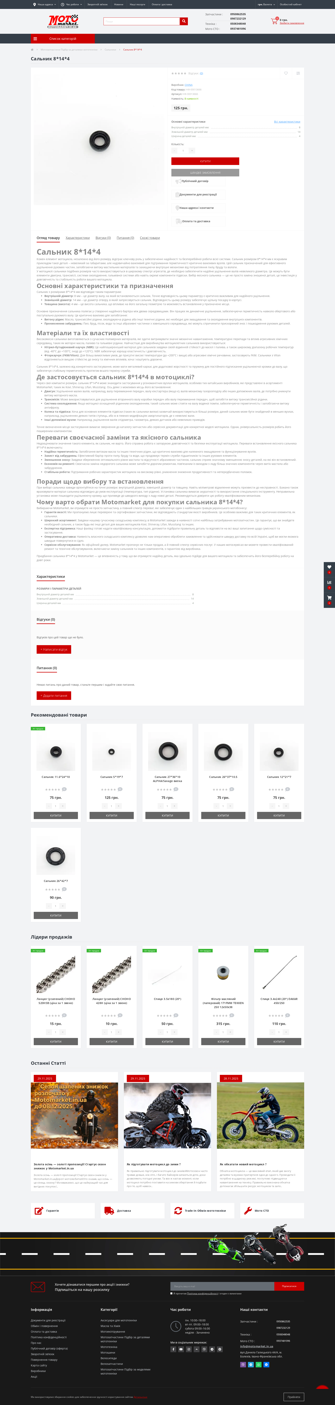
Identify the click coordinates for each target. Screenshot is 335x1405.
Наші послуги (137, 4)
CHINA (189, 85)
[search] (184, 21)
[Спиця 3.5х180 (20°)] (167, 973)
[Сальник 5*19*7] (111, 751)
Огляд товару (48, 237)
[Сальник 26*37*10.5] (223, 751)
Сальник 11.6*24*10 (56, 777)
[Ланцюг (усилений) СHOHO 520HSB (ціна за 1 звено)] (55, 973)
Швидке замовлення (205, 172)
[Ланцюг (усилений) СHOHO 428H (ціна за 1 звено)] (111, 973)
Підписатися (289, 1286)
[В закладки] (75, 729)
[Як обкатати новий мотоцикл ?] (260, 1115)
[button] (71, 4)
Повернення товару (44, 1360)
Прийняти (294, 1397)
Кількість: (177, 144)
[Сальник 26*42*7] (55, 855)
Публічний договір (195, 181)
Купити (205, 161)
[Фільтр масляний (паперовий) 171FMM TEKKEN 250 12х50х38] (223, 973)
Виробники (38, 1371)
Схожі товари (150, 238)
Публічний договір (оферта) (49, 1348)
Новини (118, 4)
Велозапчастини (112, 1364)
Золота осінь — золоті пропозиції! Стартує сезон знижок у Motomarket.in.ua (70, 1166)
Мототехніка (109, 1347)
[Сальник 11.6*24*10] (55, 751)
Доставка (124, 1210)
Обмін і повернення (44, 1326)
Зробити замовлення (292, 23)
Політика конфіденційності (202, 1293)
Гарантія (52, 1210)
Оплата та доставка (196, 221)
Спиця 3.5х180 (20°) (167, 999)
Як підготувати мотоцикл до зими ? (154, 1164)
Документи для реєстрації (198, 194)
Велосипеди (109, 1358)
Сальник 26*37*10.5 (223, 777)
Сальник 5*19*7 (111, 777)
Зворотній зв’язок (97, 4)
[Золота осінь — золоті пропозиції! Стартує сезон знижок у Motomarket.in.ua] (74, 1115)
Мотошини (108, 1352)
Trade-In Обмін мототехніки (205, 1210)
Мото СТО (262, 1210)
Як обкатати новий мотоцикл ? (243, 1164)
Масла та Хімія (110, 1326)
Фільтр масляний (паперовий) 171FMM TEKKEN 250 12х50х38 (223, 1003)
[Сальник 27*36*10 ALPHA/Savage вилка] (167, 751)
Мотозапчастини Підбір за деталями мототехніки (69, 49)
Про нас (36, 1343)
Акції (34, 1376)
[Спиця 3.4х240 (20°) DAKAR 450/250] (279, 973)
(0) (201, 73)
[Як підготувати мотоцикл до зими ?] (167, 1115)
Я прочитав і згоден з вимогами (208, 1293)
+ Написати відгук (54, 649)
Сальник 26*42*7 (56, 881)
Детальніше (140, 1397)
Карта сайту (39, 1365)
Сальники (110, 49)
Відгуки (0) (103, 238)
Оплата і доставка (162, 4)
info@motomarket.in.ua (256, 1346)
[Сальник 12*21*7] (279, 751)
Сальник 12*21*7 (279, 777)
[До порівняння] (75, 735)
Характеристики (78, 238)
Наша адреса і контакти (197, 208)
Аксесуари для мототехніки (119, 1320)
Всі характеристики (287, 121)
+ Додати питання (54, 695)
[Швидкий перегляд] (75, 741)
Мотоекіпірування (113, 1331)
